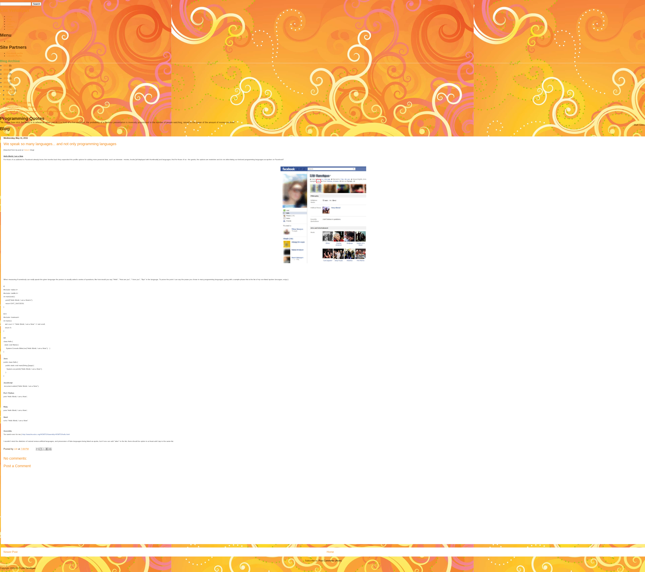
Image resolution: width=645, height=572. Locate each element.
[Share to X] (44, 449)
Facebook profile (15, 53)
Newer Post (10, 551)
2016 (6, 70)
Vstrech (27, 150)
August (10, 90)
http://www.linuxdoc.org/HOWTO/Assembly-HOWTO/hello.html (46, 434)
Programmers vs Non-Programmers (23, 107)
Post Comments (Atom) (330, 560)
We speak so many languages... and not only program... (34, 111)
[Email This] (37, 449)
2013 (6, 82)
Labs (9, 24)
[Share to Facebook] (47, 449)
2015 (6, 74)
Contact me (12, 29)
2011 (6, 87)
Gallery (10, 26)
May (8, 99)
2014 (6, 78)
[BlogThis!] (40, 449)
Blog (9, 19)
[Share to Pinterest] (50, 449)
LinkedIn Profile (14, 56)
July (8, 95)
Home (9, 16)
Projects (11, 21)
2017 (6, 65)
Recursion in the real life (18, 102)
